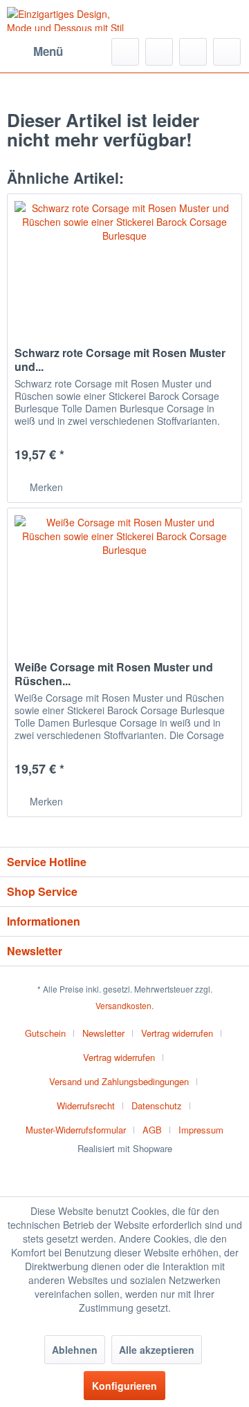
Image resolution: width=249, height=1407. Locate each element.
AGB (152, 1129)
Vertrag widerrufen (177, 1033)
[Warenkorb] (227, 52)
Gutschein (45, 1033)
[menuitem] (35, 52)
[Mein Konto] (193, 52)
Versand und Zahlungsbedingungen (119, 1081)
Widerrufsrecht (86, 1105)
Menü (48, 51)
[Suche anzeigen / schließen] (125, 52)
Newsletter (103, 1033)
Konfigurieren (124, 1385)
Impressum (200, 1129)
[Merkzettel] (159, 52)
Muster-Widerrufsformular (76, 1129)
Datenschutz (156, 1105)
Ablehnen (75, 1350)
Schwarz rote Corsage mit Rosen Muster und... (120, 360)
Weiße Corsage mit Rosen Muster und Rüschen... (114, 674)
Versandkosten (123, 1005)
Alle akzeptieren (156, 1350)
